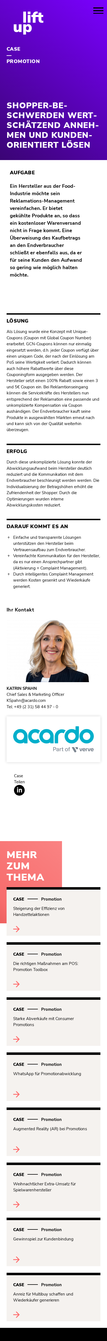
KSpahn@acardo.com (26, 700)
